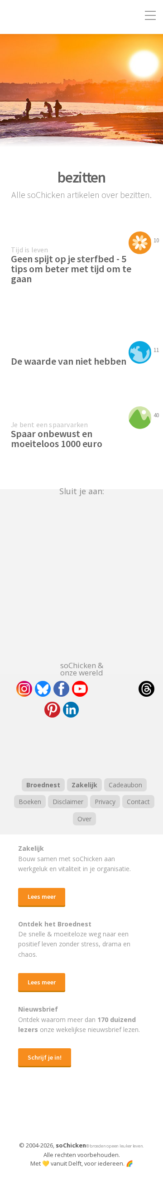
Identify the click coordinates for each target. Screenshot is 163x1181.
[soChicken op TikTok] (113, 689)
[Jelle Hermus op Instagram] (24, 689)
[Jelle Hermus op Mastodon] (104, 710)
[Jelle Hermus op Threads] (146, 689)
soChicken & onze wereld (81, 668)
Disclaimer (68, 801)
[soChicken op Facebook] (61, 689)
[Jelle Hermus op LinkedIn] (71, 710)
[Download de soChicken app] (58, 1113)
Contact (138, 801)
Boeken (30, 801)
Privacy (105, 801)
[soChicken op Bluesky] (43, 689)
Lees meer (42, 896)
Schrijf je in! (45, 1057)
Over (84, 819)
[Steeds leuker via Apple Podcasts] (105, 747)
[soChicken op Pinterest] (52, 710)
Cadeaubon (125, 785)
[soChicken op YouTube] (80, 689)
